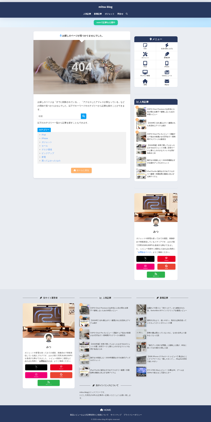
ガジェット (47, 142)
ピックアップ (48, 153)
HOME (107, 410)
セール (45, 146)
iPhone (45, 138)
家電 (44, 157)
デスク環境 (47, 149)
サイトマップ (116, 415)
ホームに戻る (82, 170)
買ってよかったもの (51, 161)
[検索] (125, 14)
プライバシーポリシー (133, 415)
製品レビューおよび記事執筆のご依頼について (89, 415)
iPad (44, 135)
